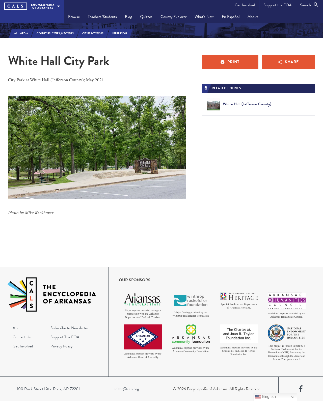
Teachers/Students (102, 17)
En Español (230, 17)
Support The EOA (64, 337)
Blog (128, 17)
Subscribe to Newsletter (69, 328)
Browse (74, 17)
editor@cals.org (126, 389)
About (253, 17)
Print (233, 62)
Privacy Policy (61, 346)
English (268, 396)
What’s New (204, 17)
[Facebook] (300, 389)
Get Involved (245, 5)
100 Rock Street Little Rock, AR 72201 (48, 389)
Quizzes (146, 17)
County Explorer (173, 17)
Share (292, 62)
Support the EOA (277, 5)
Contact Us (22, 337)
